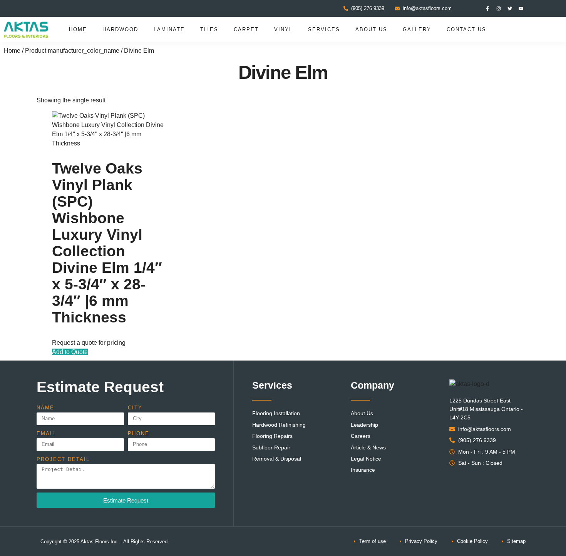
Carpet (246, 29)
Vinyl (283, 29)
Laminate (169, 29)
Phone (138, 433)
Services (324, 29)
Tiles (209, 29)
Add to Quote (70, 352)
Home (78, 29)
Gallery (417, 29)
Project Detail (63, 459)
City (135, 408)
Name (45, 408)
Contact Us (466, 29)
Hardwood (120, 29)
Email (46, 433)
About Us (371, 29)
